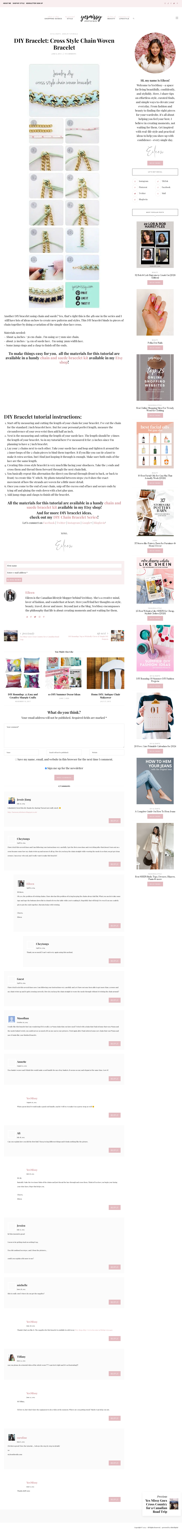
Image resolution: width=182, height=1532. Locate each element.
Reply (115, 820)
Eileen (29, 592)
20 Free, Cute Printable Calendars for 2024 (155, 746)
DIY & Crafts (55, 34)
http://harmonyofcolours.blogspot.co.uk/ (22, 812)
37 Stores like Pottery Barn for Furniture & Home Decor (155, 544)
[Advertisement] (64, 391)
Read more (155, 282)
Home (155, 541)
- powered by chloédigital (169, 1527)
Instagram (73, 523)
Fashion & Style (155, 405)
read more (155, 163)
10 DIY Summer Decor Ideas (63, 694)
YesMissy (32, 1098)
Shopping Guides (53, 17)
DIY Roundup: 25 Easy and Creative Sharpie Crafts (22, 696)
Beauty (111, 17)
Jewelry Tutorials (70, 34)
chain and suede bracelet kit (64, 357)
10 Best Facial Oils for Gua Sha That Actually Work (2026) (155, 477)
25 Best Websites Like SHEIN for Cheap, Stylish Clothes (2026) (155, 612)
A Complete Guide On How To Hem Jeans (155, 811)
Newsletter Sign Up (34, 3)
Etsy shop (78, 1330)
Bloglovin (99, 523)
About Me (7, 3)
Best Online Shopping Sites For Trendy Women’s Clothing (155, 409)
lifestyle (124, 17)
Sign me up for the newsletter (65, 768)
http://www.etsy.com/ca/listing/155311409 (97, 1330)
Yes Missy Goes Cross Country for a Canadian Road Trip (156, 1506)
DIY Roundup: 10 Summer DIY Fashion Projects (155, 680)
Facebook (49, 523)
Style (70, 17)
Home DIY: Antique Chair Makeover (105, 696)
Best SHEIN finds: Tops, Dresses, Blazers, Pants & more (155, 878)
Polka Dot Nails (155, 343)
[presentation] (9, 677)
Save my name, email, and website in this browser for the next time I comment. (65, 759)
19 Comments (70, 54)
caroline (22, 1437)
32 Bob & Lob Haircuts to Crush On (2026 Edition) (155, 276)
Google (86, 523)
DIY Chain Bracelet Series (75, 517)
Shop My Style (19, 3)
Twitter (61, 523)
